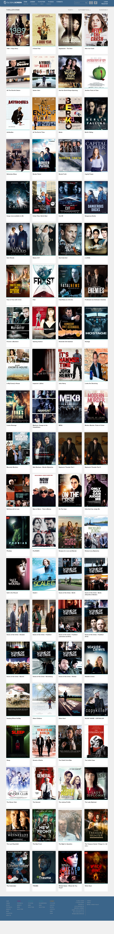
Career (89, 902)
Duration (103, 10)
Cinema (32, 2)
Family (51, 911)
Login (106, 2)
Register (104, 4)
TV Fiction (41, 2)
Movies (8, 905)
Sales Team (20, 909)
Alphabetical (84, 10)
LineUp (41, 4)
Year (70, 10)
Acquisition (34, 4)
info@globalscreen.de (78, 913)
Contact (89, 900)
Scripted (52, 905)
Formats (60, 2)
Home (7, 901)
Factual (52, 907)
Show (51, 913)
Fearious (48, 4)
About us (26, 4)
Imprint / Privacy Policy (93, 904)
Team (25, 2)
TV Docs (51, 2)
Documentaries (43, 903)
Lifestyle (52, 909)
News (7, 911)
